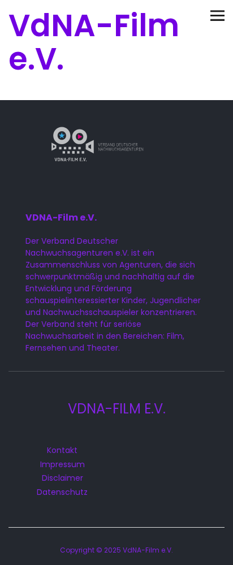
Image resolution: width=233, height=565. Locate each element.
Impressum (62, 464)
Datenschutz (62, 492)
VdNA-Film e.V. (93, 42)
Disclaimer (62, 478)
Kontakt (62, 450)
